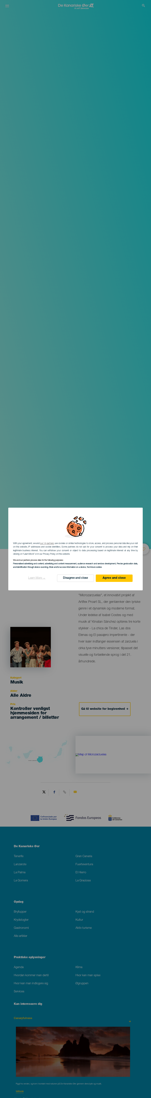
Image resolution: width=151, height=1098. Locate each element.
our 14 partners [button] (47, 543)
